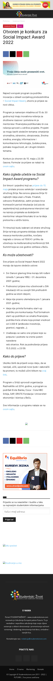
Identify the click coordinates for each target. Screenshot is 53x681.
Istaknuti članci (19, 21)
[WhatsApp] (26, 54)
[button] (5, 14)
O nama (20, 669)
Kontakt (41, 669)
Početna (6, 21)
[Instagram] (26, 658)
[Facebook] (6, 54)
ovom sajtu (8, 166)
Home (11, 669)
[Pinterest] (19, 54)
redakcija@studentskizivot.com (34, 639)
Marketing (30, 669)
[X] (13, 54)
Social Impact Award (15, 100)
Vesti (20, 26)
